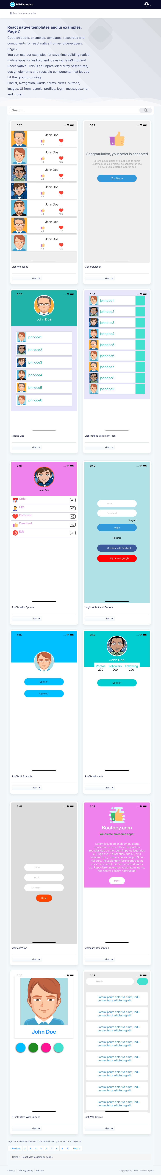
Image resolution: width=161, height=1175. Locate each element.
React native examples (24, 13)
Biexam (40, 1170)
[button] (147, 4)
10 (68, 1148)
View (34, 278)
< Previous (15, 1148)
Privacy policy (26, 1170)
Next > (76, 1148)
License (11, 1170)
